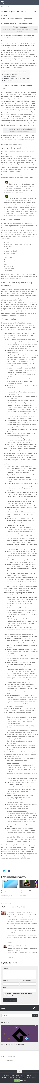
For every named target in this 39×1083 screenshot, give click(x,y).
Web (4, 987)
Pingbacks (21, 907)
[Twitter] (34, 1008)
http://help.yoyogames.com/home (16, 811)
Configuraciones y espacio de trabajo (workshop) (15, 78)
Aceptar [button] (17, 1080)
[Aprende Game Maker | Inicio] (3, 2)
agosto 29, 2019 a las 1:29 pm (20, 945)
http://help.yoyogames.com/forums (17, 798)
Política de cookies (8, 1060)
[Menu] (36, 2)
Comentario (6, 968)
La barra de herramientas (9, 74)
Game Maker (5, 6)
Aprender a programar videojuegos (12, 1044)
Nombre (5, 980)
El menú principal (7, 81)
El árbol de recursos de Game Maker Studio (14, 72)
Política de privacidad (9, 1056)
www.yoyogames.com (13, 374)
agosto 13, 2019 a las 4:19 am (24, 912)
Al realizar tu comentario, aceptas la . (19, 995)
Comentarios (8, 907)
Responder (9, 942)
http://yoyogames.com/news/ (15, 778)
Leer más (23, 1080)
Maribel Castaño (11, 912)
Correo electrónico (25, 980)
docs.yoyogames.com (13, 763)
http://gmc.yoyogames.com (28, 789)
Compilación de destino (9, 76)
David (5, 15)
